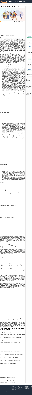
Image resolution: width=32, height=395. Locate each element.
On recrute (3, 388)
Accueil (10, 1)
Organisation (26, 387)
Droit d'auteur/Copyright (5, 391)
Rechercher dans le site (5, 389)
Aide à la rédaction (20, 388)
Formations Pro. (14, 387)
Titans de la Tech (20, 389)
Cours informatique (21, 1)
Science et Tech (14, 389)
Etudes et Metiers (26, 388)
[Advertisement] (12, 26)
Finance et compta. (26, 386)
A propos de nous (4, 387)
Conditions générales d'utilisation (6, 392)
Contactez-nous (4, 386)
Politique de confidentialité (5, 390)
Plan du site (3, 393)
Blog (15, 1)
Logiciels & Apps (20, 387)
